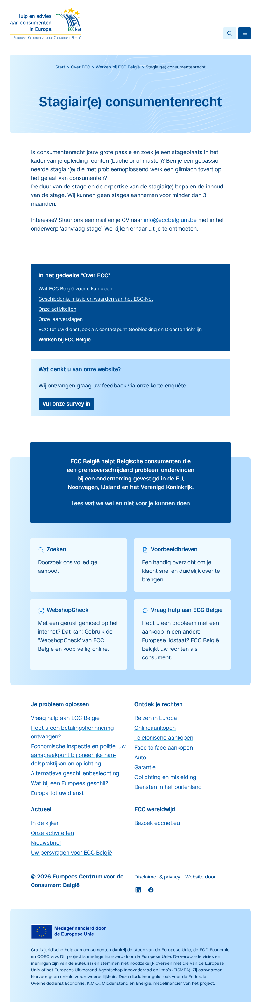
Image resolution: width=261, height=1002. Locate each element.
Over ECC (80, 66)
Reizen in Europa (155, 718)
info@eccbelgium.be (170, 220)
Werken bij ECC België (118, 66)
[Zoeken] (229, 33)
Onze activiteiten (57, 309)
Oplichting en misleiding (165, 777)
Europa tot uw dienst (57, 793)
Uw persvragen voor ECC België (71, 852)
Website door (200, 877)
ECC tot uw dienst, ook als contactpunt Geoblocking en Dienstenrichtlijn (120, 329)
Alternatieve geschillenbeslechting (75, 773)
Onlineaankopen (155, 728)
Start (60, 66)
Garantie (145, 767)
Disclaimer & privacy (157, 877)
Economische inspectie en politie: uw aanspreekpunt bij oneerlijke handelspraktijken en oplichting (78, 755)
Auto (140, 757)
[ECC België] (47, 23)
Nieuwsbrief (46, 843)
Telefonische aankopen (163, 738)
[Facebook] (151, 890)
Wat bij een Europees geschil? (69, 783)
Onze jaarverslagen (61, 319)
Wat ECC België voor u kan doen (75, 289)
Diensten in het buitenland (168, 787)
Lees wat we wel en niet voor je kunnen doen (130, 503)
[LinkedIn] (138, 890)
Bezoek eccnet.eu (157, 823)
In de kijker (45, 823)
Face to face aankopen (163, 747)
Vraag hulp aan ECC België (65, 718)
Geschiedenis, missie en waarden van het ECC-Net (96, 299)
